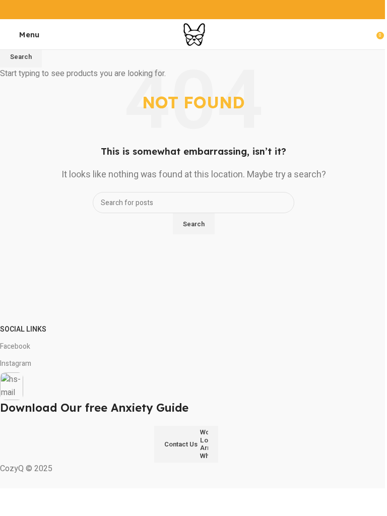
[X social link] (180, 9)
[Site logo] (193, 34)
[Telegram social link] (219, 9)
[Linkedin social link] (206, 9)
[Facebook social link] (168, 9)
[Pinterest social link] (193, 9)
